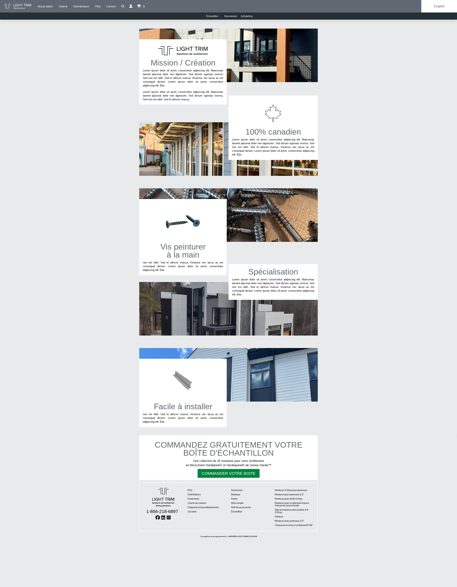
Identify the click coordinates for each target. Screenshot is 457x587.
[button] (123, 6)
